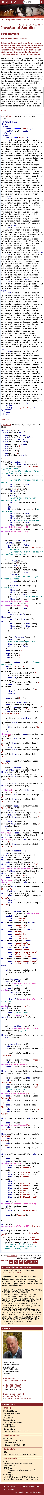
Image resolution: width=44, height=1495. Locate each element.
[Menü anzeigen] (3, 2)
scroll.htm (7, 116)
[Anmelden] (11, 2)
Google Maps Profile (14, 1394)
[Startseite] (8, 10)
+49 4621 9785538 (13, 1385)
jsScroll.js (7, 425)
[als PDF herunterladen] (20, 24)
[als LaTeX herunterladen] (30, 24)
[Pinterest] (30, 1262)
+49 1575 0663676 (13, 1387)
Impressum (11, 1486)
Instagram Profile (12, 1396)
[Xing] (26, 1262)
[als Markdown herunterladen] (26, 24)
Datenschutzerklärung (29, 1486)
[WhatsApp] (11, 1262)
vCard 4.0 (28, 1398)
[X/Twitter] (16, 1262)
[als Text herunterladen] (39, 24)
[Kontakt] (14, 2)
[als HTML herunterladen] (33, 24)
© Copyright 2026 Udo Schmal (28, 1492)
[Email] (35, 1262)
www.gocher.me (12, 1378)
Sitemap (10, 1490)
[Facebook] (21, 1262)
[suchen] (41, 2)
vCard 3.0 (19, 1398)
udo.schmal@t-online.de (13, 1272)
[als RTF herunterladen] (23, 24)
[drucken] (42, 24)
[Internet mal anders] (2, 20)
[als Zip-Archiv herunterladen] (36, 24)
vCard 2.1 (9, 1398)
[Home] (7, 2)
